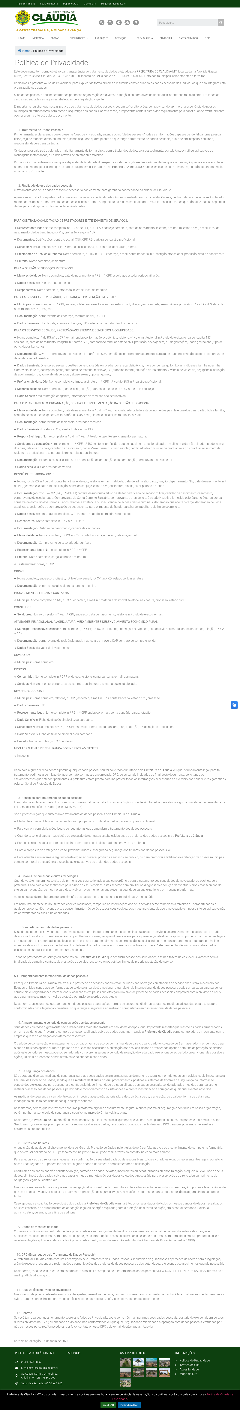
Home (26, 51)
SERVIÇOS (120, 38)
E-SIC (207, 38)
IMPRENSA (38, 38)
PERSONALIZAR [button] (129, 1404)
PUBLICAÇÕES (77, 38)
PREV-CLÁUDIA (144, 38)
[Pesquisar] (221, 22)
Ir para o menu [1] (26, 3)
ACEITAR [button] (108, 1404)
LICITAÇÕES (101, 38)
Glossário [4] (90, 3)
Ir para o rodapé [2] (49, 3)
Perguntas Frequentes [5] (113, 3)
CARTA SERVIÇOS (188, 38)
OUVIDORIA (166, 38)
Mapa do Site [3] (71, 3)
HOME (21, 38)
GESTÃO (54, 38)
